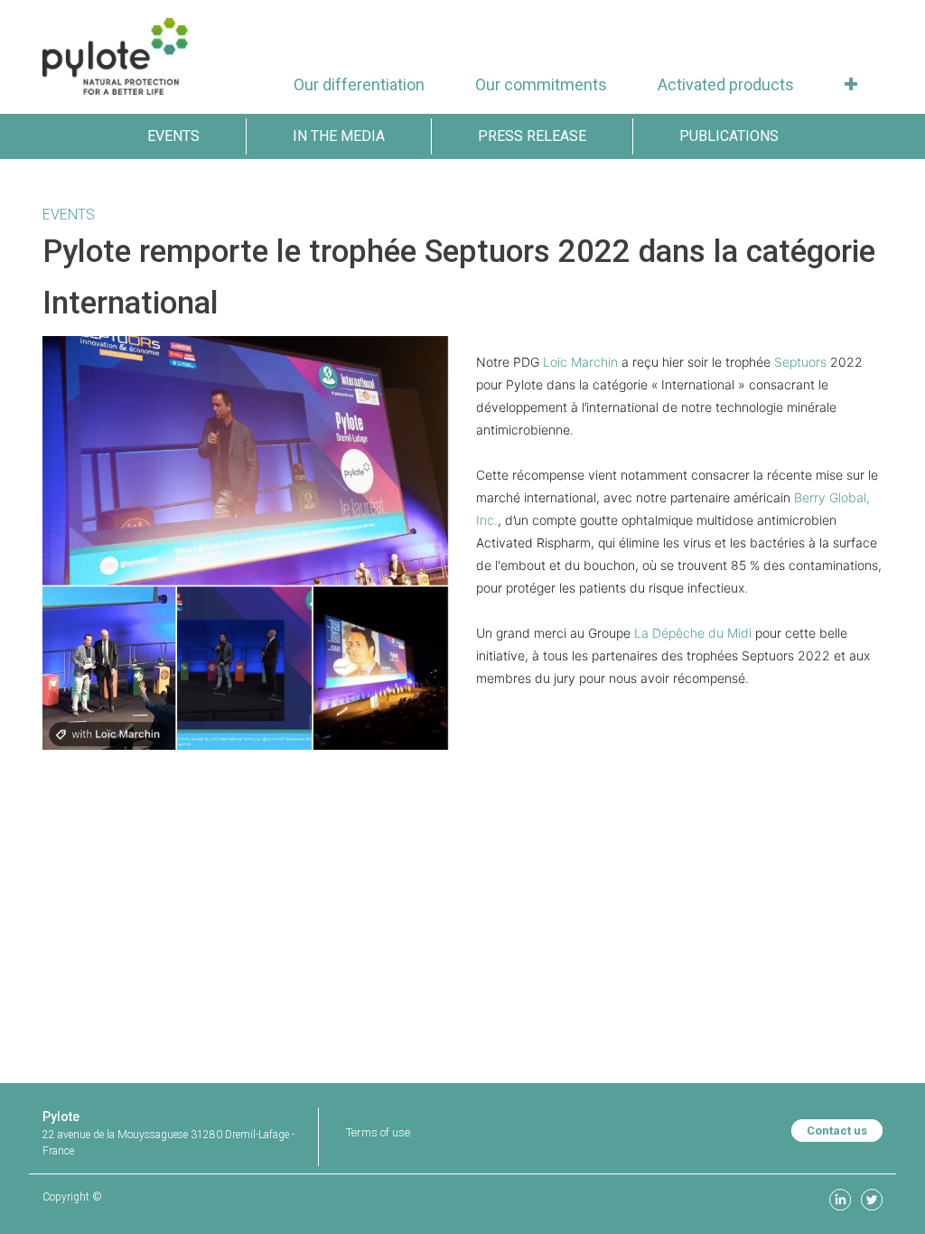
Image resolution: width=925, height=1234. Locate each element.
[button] (850, 84)
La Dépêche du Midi (693, 632)
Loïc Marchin (580, 361)
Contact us (837, 1130)
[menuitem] (359, 84)
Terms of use (378, 1132)
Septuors (800, 361)
